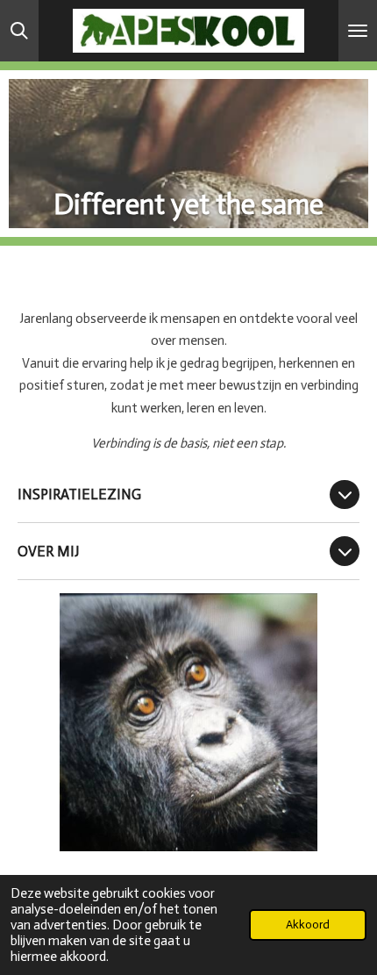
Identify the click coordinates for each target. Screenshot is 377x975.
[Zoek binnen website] (19, 30)
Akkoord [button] (308, 924)
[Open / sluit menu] (357, 30)
